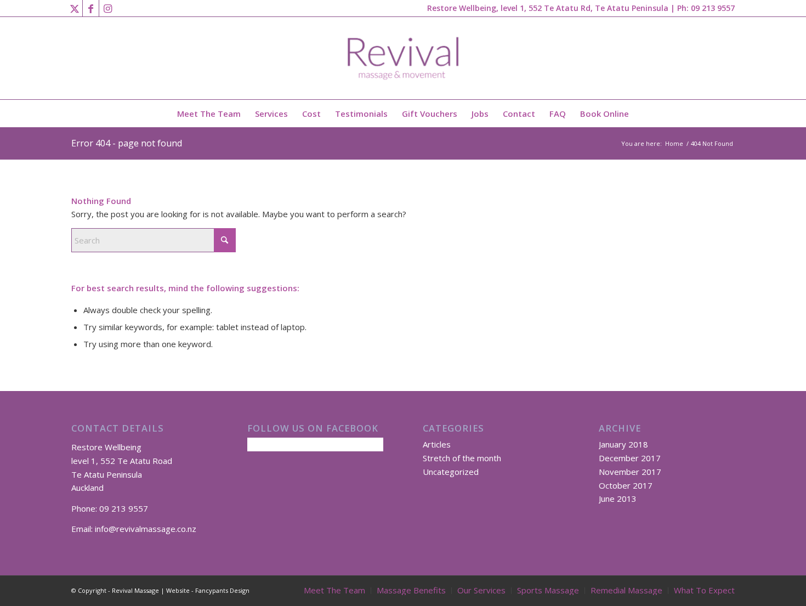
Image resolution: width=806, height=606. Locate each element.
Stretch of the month (462, 457)
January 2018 (623, 444)
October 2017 (625, 485)
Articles (437, 444)
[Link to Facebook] (91, 8)
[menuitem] (209, 113)
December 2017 (630, 457)
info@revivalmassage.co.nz (145, 528)
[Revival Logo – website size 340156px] (403, 58)
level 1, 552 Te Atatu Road (121, 460)
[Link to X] (74, 8)
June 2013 (618, 498)
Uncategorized (451, 471)
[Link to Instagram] (107, 8)
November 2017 (630, 471)
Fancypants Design (222, 590)
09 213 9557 (713, 8)
